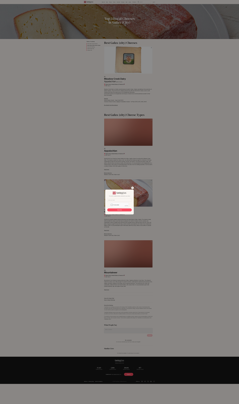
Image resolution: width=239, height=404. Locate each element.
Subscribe (119, 209)
